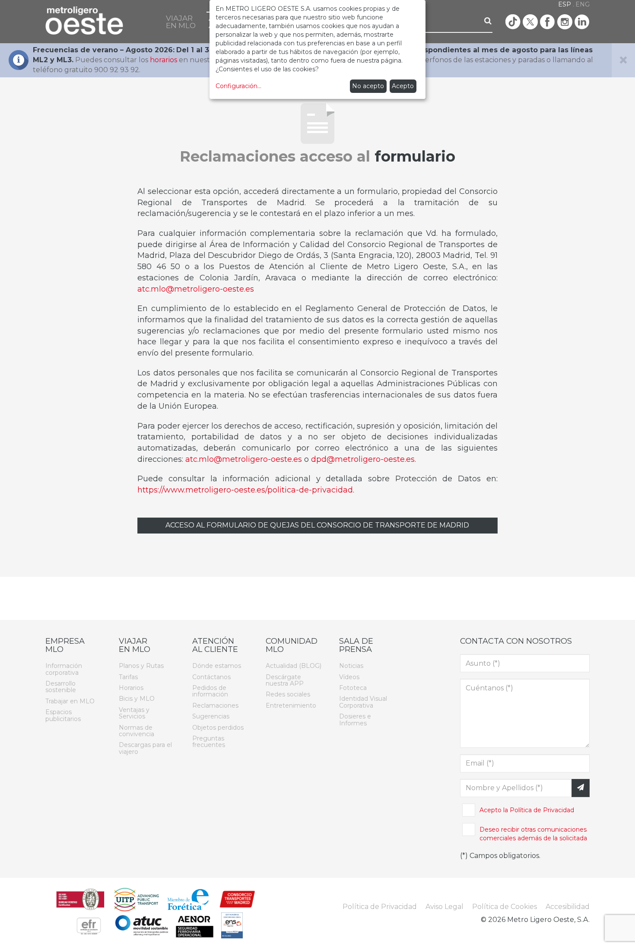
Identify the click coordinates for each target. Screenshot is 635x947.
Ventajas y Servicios (134, 713)
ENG (582, 4)
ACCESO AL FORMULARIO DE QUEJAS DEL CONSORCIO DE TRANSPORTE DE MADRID (317, 525)
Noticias (351, 666)
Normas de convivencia (136, 731)
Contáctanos (211, 677)
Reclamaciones (215, 705)
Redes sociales (288, 694)
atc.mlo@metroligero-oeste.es (195, 289)
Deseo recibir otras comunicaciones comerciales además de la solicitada (533, 834)
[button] (181, 22)
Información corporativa (63, 669)
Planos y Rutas (141, 666)
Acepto (403, 86)
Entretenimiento (291, 705)
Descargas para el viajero (145, 748)
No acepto (368, 86)
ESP (564, 4)
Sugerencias (210, 716)
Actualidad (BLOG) (293, 666)
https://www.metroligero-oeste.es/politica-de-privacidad (245, 490)
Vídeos (349, 677)
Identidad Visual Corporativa (363, 702)
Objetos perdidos (218, 727)
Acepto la (526, 810)
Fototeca (353, 688)
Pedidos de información (210, 691)
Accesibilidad (568, 907)
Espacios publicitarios (63, 715)
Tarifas (128, 677)
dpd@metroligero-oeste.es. (363, 459)
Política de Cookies (504, 907)
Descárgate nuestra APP (285, 680)
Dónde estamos (216, 666)
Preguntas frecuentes (208, 741)
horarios (163, 60)
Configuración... (238, 86)
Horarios (131, 688)
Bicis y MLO (137, 698)
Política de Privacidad (542, 810)
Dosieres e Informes (355, 719)
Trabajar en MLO (70, 701)
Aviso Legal (444, 907)
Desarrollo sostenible (60, 687)
